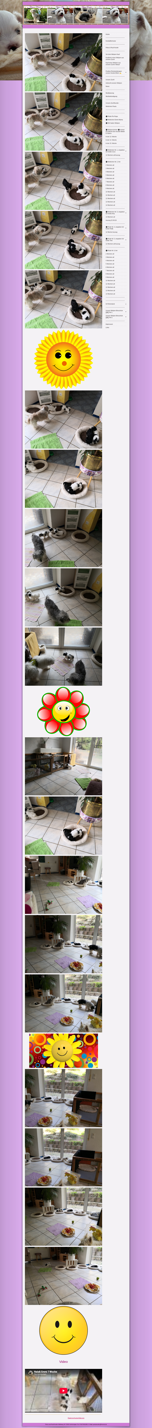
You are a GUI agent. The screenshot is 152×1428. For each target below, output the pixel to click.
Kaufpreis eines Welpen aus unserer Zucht (115, 58)
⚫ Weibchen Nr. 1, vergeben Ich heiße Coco (116, 151)
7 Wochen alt (110, 182)
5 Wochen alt (110, 175)
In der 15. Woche (111, 143)
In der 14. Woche (111, 140)
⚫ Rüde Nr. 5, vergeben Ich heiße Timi (116, 239)
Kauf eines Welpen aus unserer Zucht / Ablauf (113, 63)
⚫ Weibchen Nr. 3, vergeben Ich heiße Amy (116, 212)
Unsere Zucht (110, 80)
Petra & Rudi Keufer (112, 47)
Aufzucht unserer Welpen (114, 83)
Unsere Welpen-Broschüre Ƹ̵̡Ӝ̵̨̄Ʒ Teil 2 (116, 316)
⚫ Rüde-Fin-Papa (112, 116)
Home (108, 34)
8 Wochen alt (110, 185)
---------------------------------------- (115, 37)
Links (107, 327)
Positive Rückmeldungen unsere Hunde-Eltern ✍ (116, 72)
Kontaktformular (111, 41)
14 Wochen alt (110, 205)
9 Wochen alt (110, 188)
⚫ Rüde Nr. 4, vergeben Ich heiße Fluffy (116, 228)
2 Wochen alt (110, 165)
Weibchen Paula (111, 106)
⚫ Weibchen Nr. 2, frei (113, 162)
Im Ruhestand (116, 304)
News (107, 86)
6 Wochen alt (110, 178)
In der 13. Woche (111, 136)
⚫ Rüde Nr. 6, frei (111, 250)
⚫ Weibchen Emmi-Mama (114, 120)
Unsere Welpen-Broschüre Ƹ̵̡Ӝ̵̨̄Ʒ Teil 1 (116, 311)
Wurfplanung (110, 93)
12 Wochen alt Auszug (113, 155)
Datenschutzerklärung (76, 1418)
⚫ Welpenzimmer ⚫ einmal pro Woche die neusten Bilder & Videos (115, 131)
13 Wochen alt (110, 202)
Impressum (109, 324)
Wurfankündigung (111, 96)
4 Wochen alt (110, 172)
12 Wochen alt (110, 198)
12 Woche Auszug (111, 232)
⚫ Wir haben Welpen (113, 123)
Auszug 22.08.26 (111, 220)
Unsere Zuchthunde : (112, 103)
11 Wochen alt (110, 195)
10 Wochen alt (110, 192)
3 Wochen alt (110, 168)
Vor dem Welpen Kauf (113, 54)
